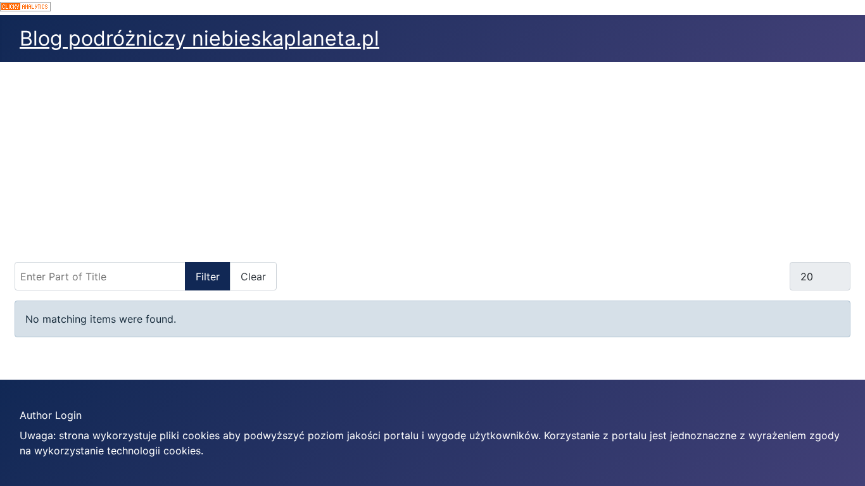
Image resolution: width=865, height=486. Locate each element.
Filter (208, 276)
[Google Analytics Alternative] (432, 7)
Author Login (51, 415)
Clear (253, 276)
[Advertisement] (432, 157)
